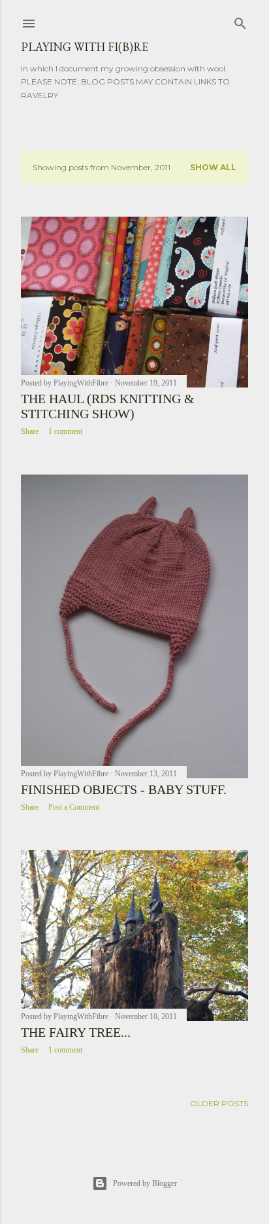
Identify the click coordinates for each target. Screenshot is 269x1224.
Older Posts (219, 1103)
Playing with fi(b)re (84, 46)
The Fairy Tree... (76, 1032)
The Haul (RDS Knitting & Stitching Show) (108, 406)
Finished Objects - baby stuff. (124, 789)
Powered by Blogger (145, 1183)
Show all (213, 167)
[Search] (240, 20)
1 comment (65, 431)
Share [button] (30, 431)
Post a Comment (73, 807)
